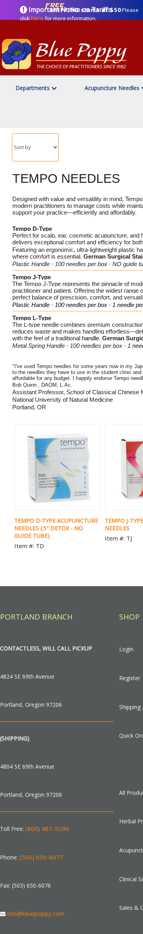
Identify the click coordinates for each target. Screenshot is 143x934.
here (37, 18)
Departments (33, 88)
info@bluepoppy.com (35, 913)
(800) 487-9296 (47, 828)
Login (126, 649)
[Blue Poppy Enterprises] (64, 71)
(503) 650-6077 (41, 857)
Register (129, 678)
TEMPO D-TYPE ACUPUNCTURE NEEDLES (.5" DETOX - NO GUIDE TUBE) (56, 528)
